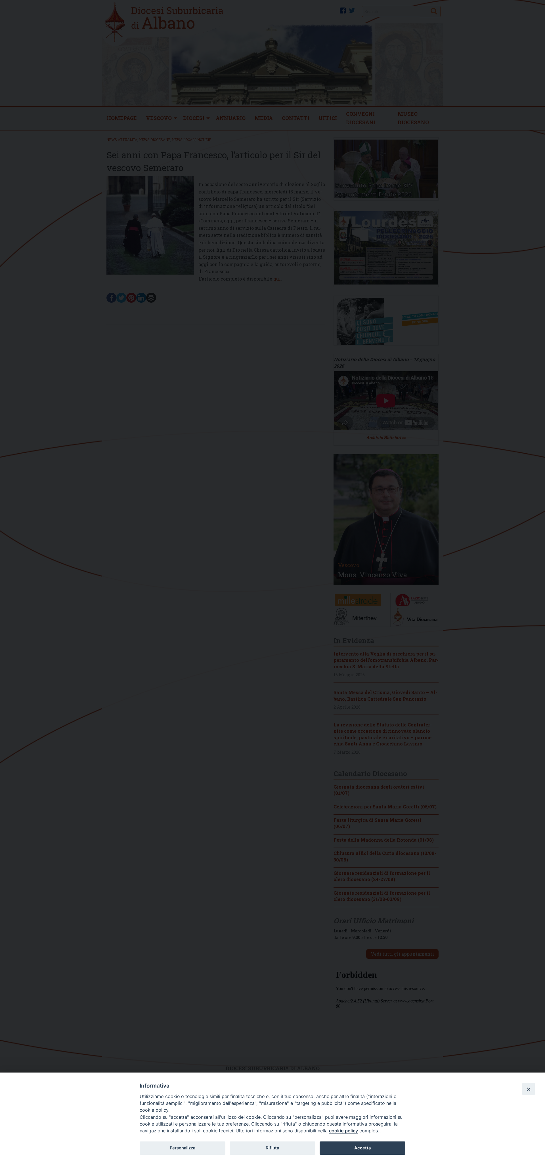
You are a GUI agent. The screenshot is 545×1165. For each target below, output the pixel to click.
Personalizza (182, 1148)
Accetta (362, 1148)
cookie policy (343, 1131)
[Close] (528, 1089)
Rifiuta (272, 1148)
